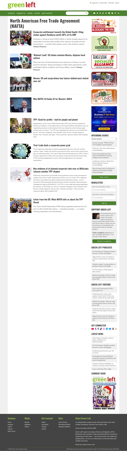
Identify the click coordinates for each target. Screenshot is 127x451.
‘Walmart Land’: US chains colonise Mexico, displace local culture (59, 56)
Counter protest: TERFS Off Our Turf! (103, 144)
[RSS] (116, 329)
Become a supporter (104, 241)
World (10, 427)
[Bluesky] (110, 329)
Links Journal (62, 422)
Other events (104, 177)
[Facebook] (98, 329)
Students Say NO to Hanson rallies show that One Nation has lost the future (104, 311)
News (9, 422)
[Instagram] (104, 329)
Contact (44, 427)
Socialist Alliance (64, 427)
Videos (27, 427)
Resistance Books (64, 424)
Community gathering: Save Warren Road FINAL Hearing (102, 155)
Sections (11, 13)
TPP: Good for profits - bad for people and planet (55, 119)
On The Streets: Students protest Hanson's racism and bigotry (103, 339)
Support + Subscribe (99, 3)
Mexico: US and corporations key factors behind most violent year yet (61, 79)
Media (30, 13)
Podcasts (28, 424)
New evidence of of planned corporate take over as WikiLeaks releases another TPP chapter (61, 170)
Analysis (10, 424)
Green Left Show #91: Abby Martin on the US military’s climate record (104, 364)
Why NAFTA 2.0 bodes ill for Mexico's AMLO (52, 98)
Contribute (45, 424)
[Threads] (113, 329)
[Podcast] (96, 329)
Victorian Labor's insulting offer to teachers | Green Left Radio (103, 265)
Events (37, 13)
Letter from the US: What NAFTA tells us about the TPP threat (58, 201)
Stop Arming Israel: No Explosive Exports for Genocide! (103, 169)
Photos (27, 422)
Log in (117, 3)
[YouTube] (92, 329)
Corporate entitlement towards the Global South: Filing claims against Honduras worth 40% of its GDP (58, 33)
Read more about (85, 445)
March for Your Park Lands (101, 148)
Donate (111, 3)
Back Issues (11, 431)
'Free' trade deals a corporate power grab (51, 145)
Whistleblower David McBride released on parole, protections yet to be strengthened (104, 351)
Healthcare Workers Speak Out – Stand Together (103, 162)
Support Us (20, 13)
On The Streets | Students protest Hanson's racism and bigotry (103, 252)
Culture (10, 429)
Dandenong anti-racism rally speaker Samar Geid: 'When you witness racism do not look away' (103, 296)
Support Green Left (101, 209)
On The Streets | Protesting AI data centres (102, 271)
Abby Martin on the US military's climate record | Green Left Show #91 (103, 259)
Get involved (47, 13)
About (43, 422)
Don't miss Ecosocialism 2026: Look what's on (102, 290)
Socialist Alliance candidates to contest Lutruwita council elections (104, 357)
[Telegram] (107, 329)
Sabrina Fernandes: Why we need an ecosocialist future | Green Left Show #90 (103, 277)
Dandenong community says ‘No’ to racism (103, 344)
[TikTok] (101, 329)
